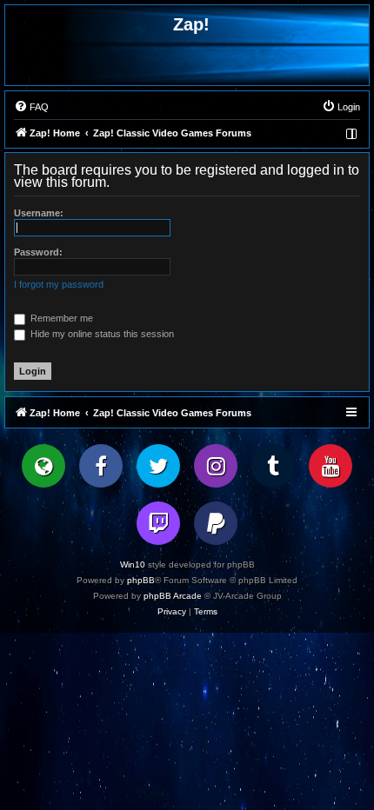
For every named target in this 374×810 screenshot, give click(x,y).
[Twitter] (158, 466)
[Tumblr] (273, 466)
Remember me (60, 318)
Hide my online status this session (101, 334)
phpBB (141, 580)
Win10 (132, 564)
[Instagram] (215, 466)
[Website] (43, 466)
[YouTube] (330, 466)
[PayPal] (215, 523)
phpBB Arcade (173, 596)
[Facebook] (101, 466)
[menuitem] (31, 106)
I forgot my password (59, 284)
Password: (38, 252)
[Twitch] (158, 523)
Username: (38, 213)
